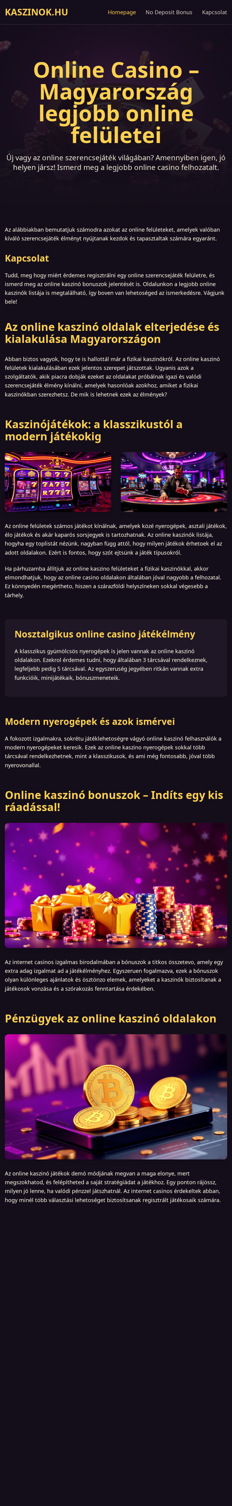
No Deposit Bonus (169, 12)
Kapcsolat (214, 12)
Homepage (122, 12)
